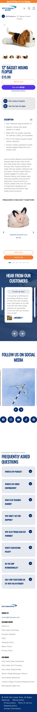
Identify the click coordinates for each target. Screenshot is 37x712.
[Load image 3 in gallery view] (18, 57)
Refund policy (18, 700)
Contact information (12, 709)
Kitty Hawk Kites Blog (10, 630)
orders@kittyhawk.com (11, 617)
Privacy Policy (7, 651)
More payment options (18, 90)
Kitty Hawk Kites (16, 697)
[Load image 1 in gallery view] (5, 57)
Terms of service (25, 703)
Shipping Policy (8, 642)
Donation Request (9, 634)
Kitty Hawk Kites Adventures (13, 661)
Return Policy (7, 646)
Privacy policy (10, 703)
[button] (29, 8)
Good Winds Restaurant (11, 678)
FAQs (4, 638)
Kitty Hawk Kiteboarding (11, 669)
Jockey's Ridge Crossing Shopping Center (18, 682)
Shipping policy (10, 706)
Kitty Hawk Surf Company (12, 665)
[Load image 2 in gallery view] (12, 57)
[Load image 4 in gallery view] (25, 57)
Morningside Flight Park (11, 686)
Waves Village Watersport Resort (14, 674)
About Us (5, 626)
